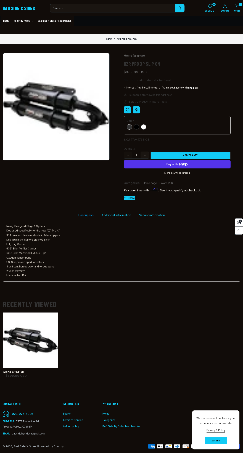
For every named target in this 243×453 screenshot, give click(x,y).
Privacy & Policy (216, 430)
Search (67, 413)
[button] (234, 8)
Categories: (132, 183)
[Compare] (136, 109)
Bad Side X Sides (25, 446)
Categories (108, 419)
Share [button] (131, 197)
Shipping (130, 80)
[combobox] (117, 8)
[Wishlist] (127, 109)
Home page (150, 182)
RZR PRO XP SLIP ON (13, 372)
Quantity (129, 148)
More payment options (177, 172)
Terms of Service (73, 419)
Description (86, 215)
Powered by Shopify (50, 446)
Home (109, 39)
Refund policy (71, 426)
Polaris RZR (166, 182)
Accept (216, 440)
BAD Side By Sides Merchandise (121, 426)
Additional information (116, 215)
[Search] (179, 8)
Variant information (152, 215)
